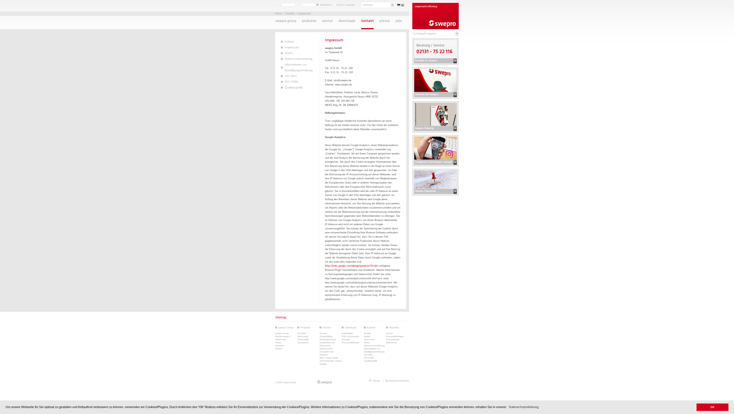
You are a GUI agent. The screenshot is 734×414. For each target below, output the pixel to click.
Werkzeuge (302, 336)
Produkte (309, 21)
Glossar (376, 381)
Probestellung (326, 336)
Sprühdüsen (303, 342)
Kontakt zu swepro (426, 60)
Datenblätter (347, 333)
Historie (278, 348)
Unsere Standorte (425, 191)
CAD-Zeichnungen (350, 336)
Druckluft (301, 333)
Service (327, 21)
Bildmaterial (391, 342)
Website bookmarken (399, 381)
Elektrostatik (303, 339)
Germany (368, 4)
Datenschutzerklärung (524, 407)
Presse (384, 21)
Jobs (398, 21)
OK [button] (712, 407)
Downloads (347, 21)
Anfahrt (289, 41)
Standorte (279, 345)
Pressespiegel (392, 339)
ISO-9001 (291, 76)
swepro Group (285, 21)
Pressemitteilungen (350, 342)
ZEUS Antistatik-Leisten (330, 361)
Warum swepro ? (283, 336)
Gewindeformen (327, 342)
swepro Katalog (424, 128)
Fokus (278, 342)
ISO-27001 (291, 81)
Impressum (304, 13)
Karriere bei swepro (426, 94)
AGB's (289, 53)
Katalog (323, 364)
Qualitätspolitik (294, 87)
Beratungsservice (328, 339)
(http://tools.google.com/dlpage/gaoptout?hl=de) (351, 265)
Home (279, 13)
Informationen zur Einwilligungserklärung (299, 67)
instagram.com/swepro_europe (433, 162)
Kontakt (290, 13)
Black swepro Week (329, 358)
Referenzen (280, 339)
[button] (507, 407)
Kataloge (346, 339)
